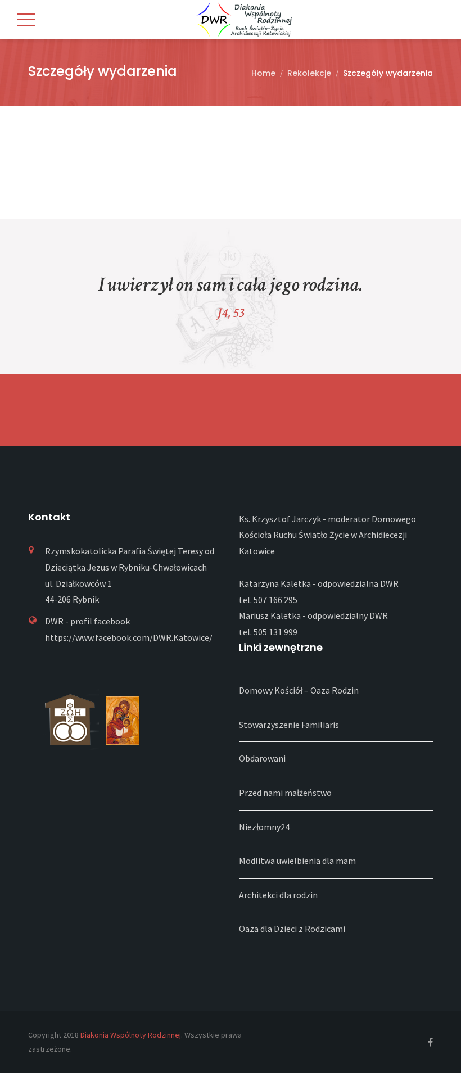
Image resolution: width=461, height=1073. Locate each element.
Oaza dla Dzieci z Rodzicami (292, 928)
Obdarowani (262, 758)
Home (263, 73)
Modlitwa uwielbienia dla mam (297, 860)
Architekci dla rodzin (278, 894)
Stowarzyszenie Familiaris (289, 724)
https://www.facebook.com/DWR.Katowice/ (129, 637)
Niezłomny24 (264, 826)
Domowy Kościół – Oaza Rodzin (299, 690)
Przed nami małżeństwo (285, 792)
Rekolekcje (309, 73)
